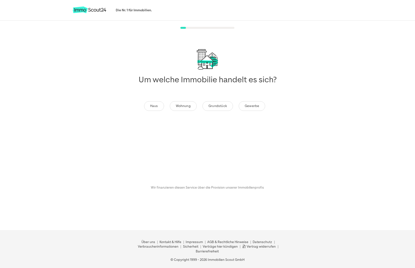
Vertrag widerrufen (261, 246)
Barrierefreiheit (207, 251)
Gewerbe (252, 106)
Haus (154, 106)
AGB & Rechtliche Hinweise (227, 242)
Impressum (194, 242)
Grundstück (217, 106)
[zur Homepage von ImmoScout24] (89, 12)
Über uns (148, 242)
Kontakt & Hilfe (170, 242)
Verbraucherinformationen (158, 246)
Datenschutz (262, 242)
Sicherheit (190, 246)
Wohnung (183, 106)
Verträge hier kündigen (220, 246)
